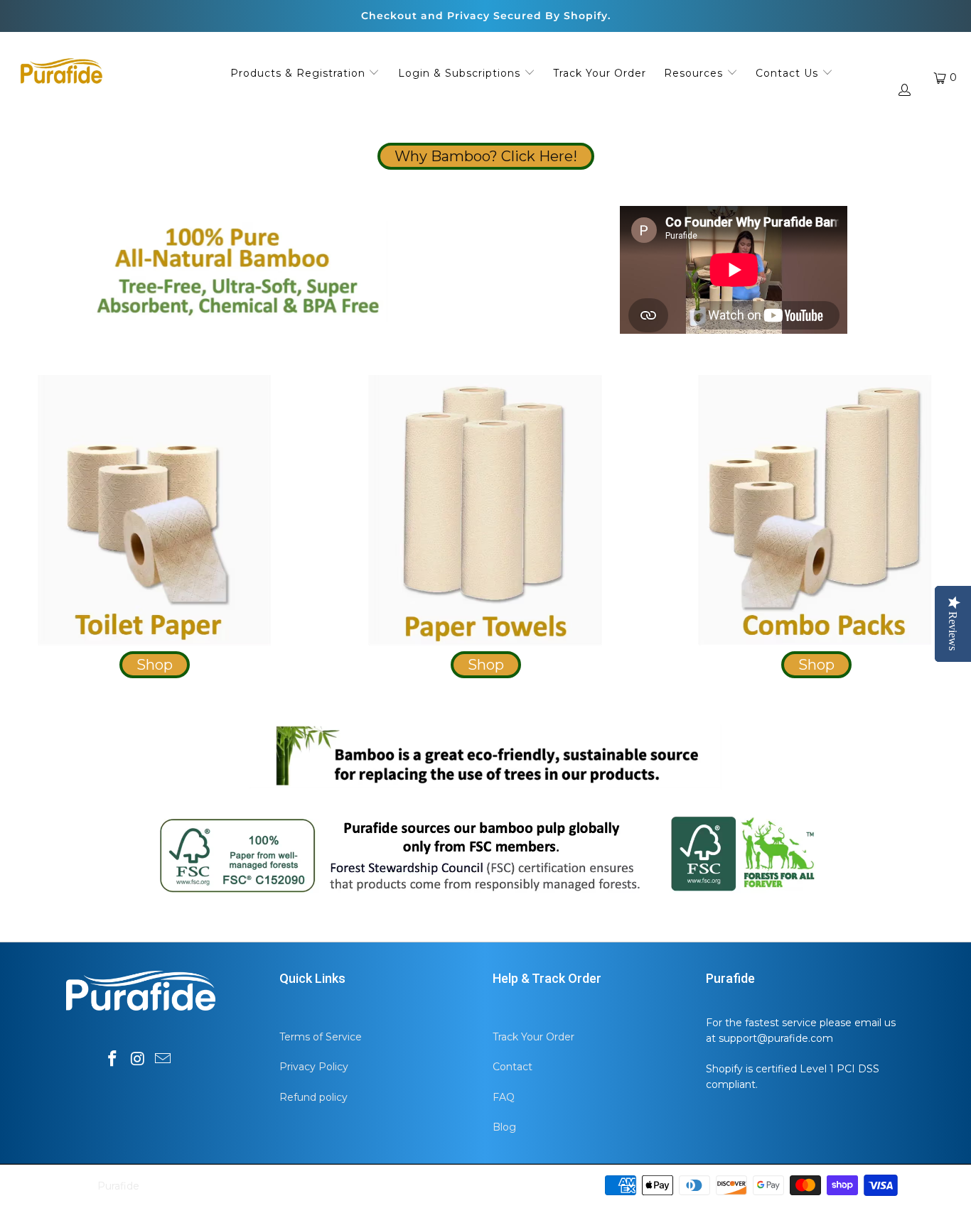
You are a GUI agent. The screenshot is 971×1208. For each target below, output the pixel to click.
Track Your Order (599, 73)
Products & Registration (299, 73)
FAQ (504, 1097)
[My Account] (903, 91)
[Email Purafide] (163, 1059)
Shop (154, 664)
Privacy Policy (313, 1066)
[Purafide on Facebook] (112, 1059)
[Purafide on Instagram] (138, 1059)
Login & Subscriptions (461, 73)
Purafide (118, 1186)
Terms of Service (320, 1036)
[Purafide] (60, 73)
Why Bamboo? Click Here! (486, 156)
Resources (695, 73)
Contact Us (789, 73)
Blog (504, 1127)
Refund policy (313, 1097)
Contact (512, 1066)
